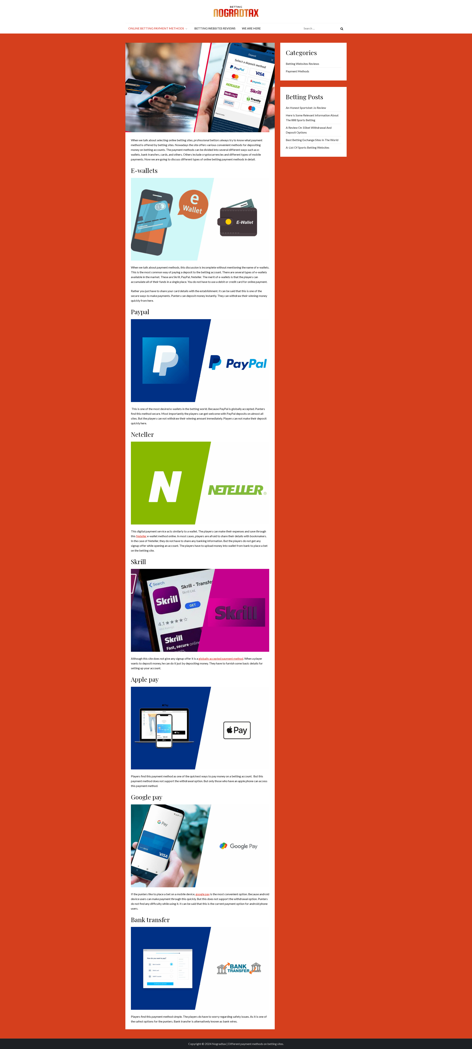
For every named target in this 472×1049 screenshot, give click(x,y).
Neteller (141, 536)
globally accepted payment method (221, 658)
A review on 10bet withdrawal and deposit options (309, 130)
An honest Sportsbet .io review (306, 107)
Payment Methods (297, 71)
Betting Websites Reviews (214, 28)
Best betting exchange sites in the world (312, 140)
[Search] (342, 28)
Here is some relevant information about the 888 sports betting (312, 117)
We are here (251, 28)
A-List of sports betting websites (307, 147)
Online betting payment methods (156, 28)
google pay (203, 894)
